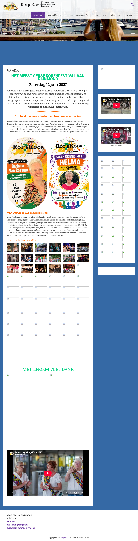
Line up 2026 (100, 15)
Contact (128, 15)
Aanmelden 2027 (55, 15)
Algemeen (115, 15)
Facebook (11, 521)
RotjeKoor (31, 4)
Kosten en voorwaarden (78, 15)
